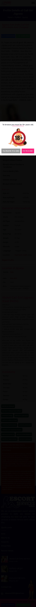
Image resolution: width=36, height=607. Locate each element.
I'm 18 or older (28, 151)
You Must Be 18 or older (11, 151)
